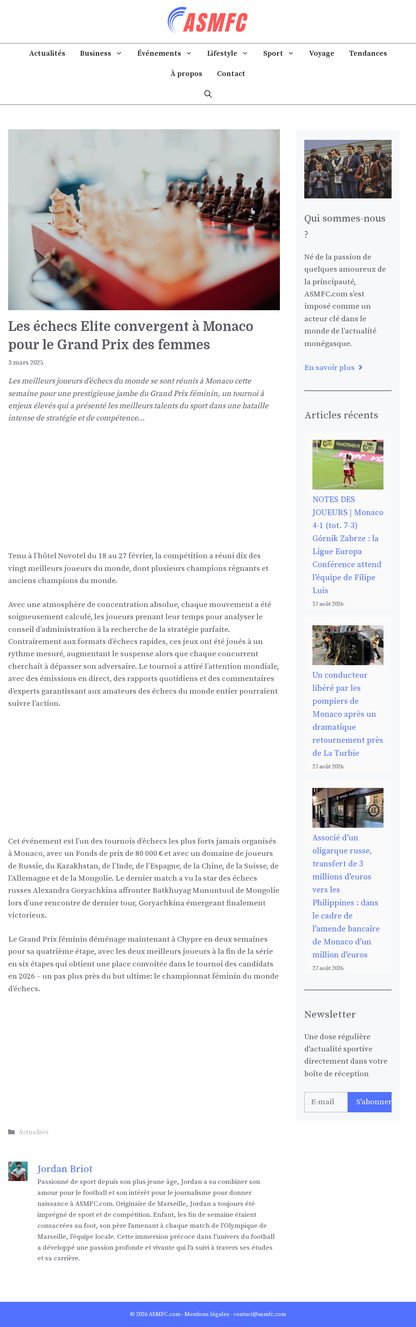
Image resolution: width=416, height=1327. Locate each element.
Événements (159, 53)
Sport (273, 53)
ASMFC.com (164, 1314)
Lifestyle (222, 53)
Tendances (368, 53)
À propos (186, 73)
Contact (231, 73)
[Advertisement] (144, 493)
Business (95, 53)
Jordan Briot (65, 1169)
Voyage (321, 53)
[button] (208, 94)
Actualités (47, 53)
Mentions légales (207, 1314)
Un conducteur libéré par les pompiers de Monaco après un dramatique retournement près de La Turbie (347, 714)
